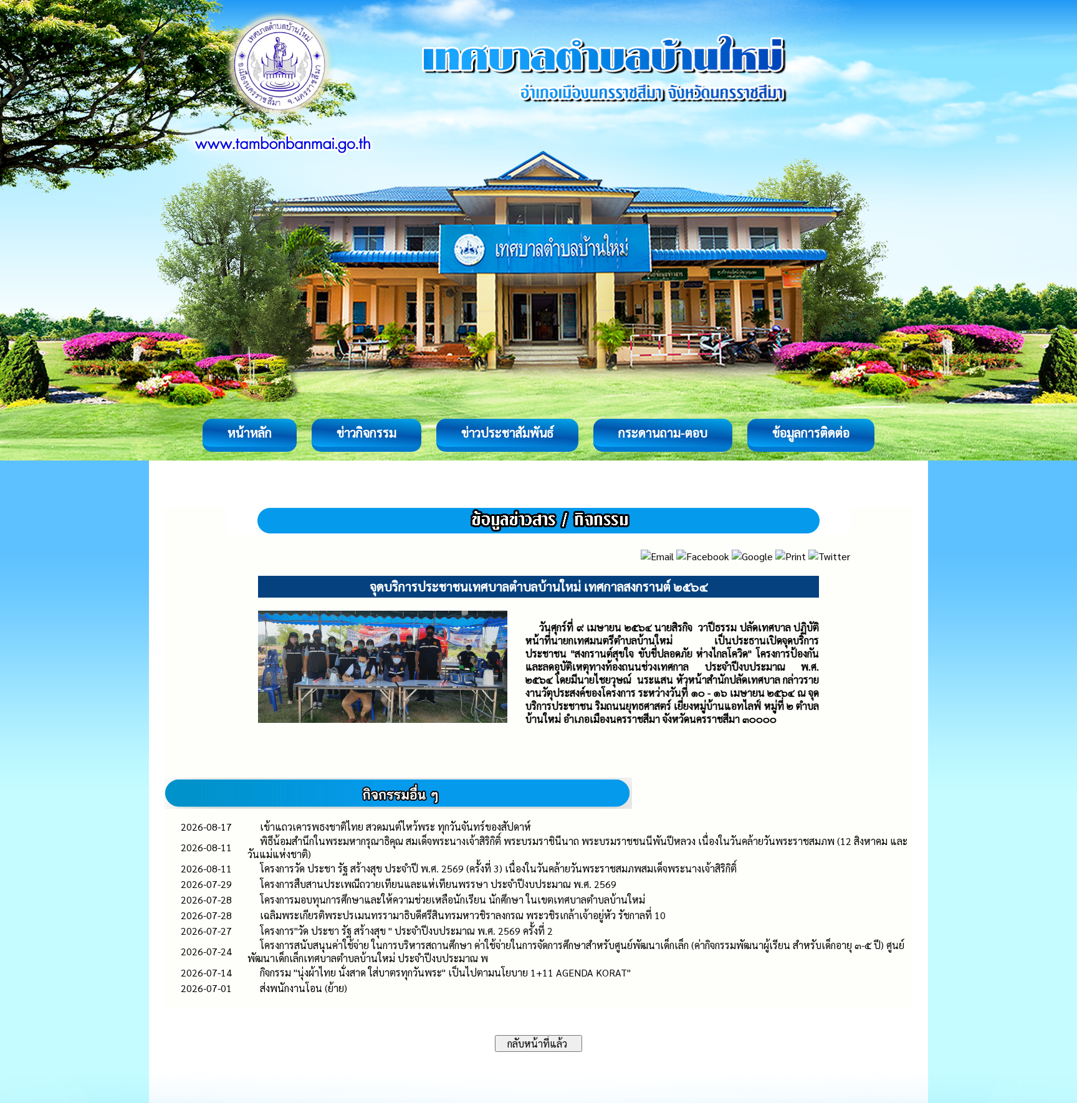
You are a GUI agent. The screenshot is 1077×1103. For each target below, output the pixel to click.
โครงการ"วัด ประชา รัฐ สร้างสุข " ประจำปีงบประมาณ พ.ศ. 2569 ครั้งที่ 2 (406, 930)
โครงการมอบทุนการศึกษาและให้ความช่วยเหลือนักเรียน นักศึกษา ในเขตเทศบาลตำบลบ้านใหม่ (452, 899)
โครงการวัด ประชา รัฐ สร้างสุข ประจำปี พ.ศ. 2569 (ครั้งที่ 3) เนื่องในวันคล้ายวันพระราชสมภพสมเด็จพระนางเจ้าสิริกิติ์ (498, 868)
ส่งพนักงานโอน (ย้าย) (303, 988)
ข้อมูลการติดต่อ (811, 432)
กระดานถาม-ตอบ (662, 432)
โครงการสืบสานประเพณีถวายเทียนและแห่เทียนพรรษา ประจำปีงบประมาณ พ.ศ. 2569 (438, 884)
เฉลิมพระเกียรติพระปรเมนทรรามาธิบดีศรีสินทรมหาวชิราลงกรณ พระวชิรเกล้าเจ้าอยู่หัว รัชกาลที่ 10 (463, 915)
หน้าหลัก (249, 432)
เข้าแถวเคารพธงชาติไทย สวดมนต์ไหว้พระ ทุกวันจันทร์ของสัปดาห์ (395, 826)
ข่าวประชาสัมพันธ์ (507, 432)
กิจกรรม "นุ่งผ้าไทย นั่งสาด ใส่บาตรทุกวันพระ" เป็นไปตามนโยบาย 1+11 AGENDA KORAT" (445, 972)
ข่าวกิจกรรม (366, 432)
